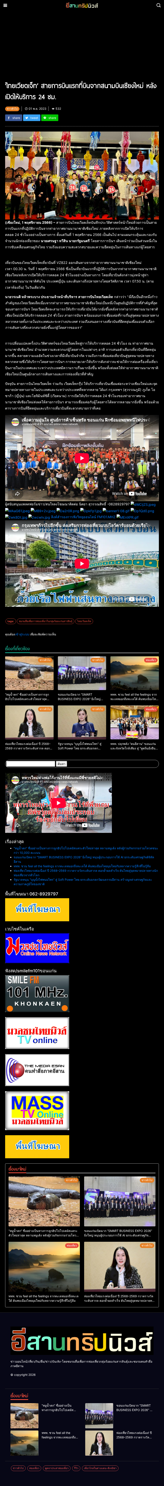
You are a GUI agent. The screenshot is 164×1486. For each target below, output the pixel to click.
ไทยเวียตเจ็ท (84, 621)
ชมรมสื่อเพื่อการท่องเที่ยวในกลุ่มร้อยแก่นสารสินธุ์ (45, 621)
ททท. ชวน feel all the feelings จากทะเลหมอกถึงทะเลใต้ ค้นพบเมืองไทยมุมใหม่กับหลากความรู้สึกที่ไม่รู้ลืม (82, 866)
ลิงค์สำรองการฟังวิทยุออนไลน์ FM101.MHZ (83, 517)
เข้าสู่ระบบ (22, 634)
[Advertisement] (82, 48)
